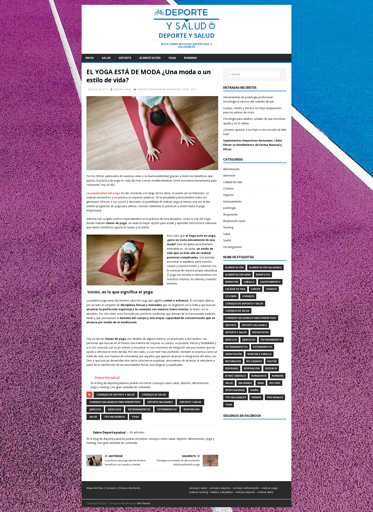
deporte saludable (160, 402)
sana (260, 383)
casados (271, 289)
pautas (272, 361)
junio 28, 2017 (100, 89)
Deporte (125, 58)
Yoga (172, 58)
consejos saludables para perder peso (114, 402)
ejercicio (95, 409)
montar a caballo (259, 354)
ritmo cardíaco (235, 375)
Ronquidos (258, 375)
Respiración (174, 89)
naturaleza (233, 361)
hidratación (233, 354)
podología (229, 208)
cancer (255, 289)
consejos (248, 296)
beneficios (263, 274)
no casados (254, 361)
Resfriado (231, 368)
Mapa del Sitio (94, 488)
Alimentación (149, 58)
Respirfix (271, 368)
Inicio (89, 58)
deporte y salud (190, 402)
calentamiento (270, 281)
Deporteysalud (122, 89)
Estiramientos (167, 409)
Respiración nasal (234, 221)
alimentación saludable (265, 267)
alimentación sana (238, 274)
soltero (274, 383)
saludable (245, 383)
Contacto (111, 488)
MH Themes (143, 503)
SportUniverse (235, 390)
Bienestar (229, 175)
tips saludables (114, 416)
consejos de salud (154, 394)
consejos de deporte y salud (116, 394)
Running (190, 58)
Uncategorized (232, 247)
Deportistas (260, 332)
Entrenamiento (157, 89)
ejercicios (114, 409)
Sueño (227, 240)
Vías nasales (275, 397)
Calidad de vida (232, 182)
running (277, 375)
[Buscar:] (254, 74)
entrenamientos (139, 409)
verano (256, 397)
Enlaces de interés (129, 488)
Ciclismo (228, 188)
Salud (106, 58)
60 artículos (137, 432)
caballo (249, 281)
